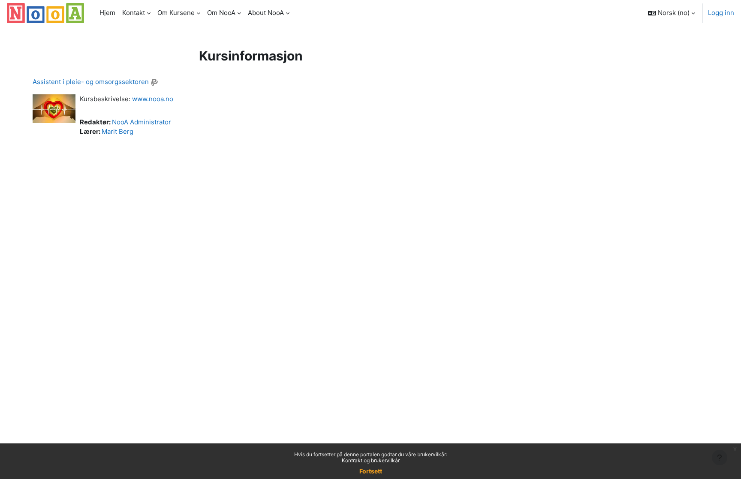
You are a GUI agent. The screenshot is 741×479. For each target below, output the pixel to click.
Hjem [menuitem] (107, 13)
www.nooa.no (152, 99)
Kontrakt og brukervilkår (371, 460)
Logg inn (721, 13)
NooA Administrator (141, 122)
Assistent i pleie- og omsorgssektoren (91, 82)
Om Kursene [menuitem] (176, 13)
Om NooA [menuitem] (221, 13)
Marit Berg (117, 131)
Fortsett (370, 471)
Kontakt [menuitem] (133, 13)
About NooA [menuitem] (266, 13)
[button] (671, 13)
